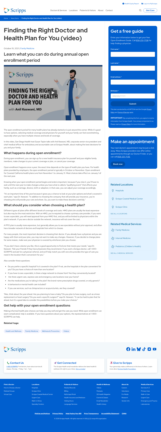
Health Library (101, 404)
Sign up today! (80, 369)
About (100, 10)
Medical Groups (9, 391)
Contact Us (17, 363)
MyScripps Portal (70, 394)
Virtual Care (8, 394)
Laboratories (145, 404)
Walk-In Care (145, 394)
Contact (109, 10)
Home (6, 18)
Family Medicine (27, 48)
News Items (15, 18)
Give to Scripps (122, 363)
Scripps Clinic (121, 207)
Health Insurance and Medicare (74, 398)
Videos (66, 331)
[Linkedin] (133, 349)
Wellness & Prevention (51, 331)
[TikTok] (144, 349)
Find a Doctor (9, 384)
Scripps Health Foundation (127, 369)
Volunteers (125, 391)
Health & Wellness (103, 384)
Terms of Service (123, 112)
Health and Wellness (13, 331)
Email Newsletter (102, 401)
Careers (124, 388)
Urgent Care (36, 398)
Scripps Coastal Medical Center (129, 198)
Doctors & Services (58, 10)
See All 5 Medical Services (122, 253)
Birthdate (115, 91)
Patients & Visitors (88, 10)
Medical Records (69, 388)
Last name (115, 63)
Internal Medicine (123, 238)
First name (115, 49)
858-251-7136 (142, 40)
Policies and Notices (42, 414)
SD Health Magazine (103, 394)
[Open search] (140, 10)
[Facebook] (128, 349)
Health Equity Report (132, 4)
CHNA (124, 414)
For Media (125, 394)
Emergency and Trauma (149, 401)
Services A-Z (145, 388)
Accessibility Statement (110, 414)
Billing (66, 391)
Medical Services (147, 384)
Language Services (70, 404)
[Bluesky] (138, 349)
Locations (73, 10)
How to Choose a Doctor (12, 388)
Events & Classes (102, 398)
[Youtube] (154, 349)
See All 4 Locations (119, 214)
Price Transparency (91, 414)
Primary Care (145, 391)
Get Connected (66, 363)
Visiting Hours (68, 401)
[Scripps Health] (15, 10)
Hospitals (120, 190)
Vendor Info (126, 401)
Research (125, 398)
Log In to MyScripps (150, 4)
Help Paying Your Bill (73, 414)
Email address (116, 77)
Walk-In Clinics (37, 401)
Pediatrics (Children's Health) (128, 246)
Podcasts (100, 391)
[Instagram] (149, 349)
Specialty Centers (38, 404)
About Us (125, 384)
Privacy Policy (126, 124)
